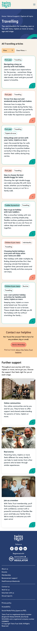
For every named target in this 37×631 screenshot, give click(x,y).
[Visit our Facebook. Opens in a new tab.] (12, 548)
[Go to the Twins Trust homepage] (6, 4)
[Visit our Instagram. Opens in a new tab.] (16, 548)
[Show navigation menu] (34, 4)
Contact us (5, 587)
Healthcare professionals (11, 581)
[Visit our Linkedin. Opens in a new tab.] (25, 548)
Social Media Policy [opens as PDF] (14, 611)
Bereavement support (9, 578)
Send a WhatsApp (18, 345)
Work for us (5, 590)
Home (4, 16)
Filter (5, 50)
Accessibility (6, 607)
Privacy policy (6, 603)
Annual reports (7, 596)
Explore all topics (27, 16)
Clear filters (20, 50)
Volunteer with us (8, 593)
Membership (6, 575)
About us (5, 569)
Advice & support (13, 16)
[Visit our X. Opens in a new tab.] (21, 548)
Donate (4, 572)
